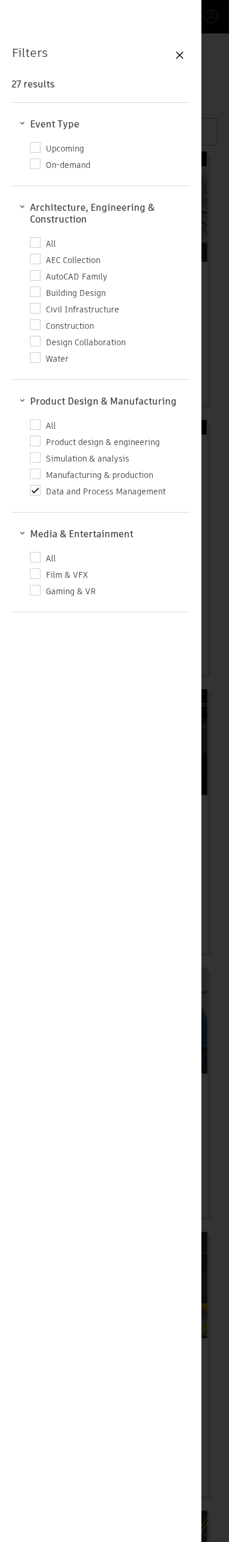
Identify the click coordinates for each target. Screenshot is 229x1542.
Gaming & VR (71, 591)
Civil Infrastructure (82, 309)
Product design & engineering (103, 441)
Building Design (76, 292)
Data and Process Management (106, 491)
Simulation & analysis (87, 458)
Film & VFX (67, 574)
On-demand (68, 164)
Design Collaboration (86, 342)
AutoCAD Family (76, 276)
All (51, 243)
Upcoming (65, 148)
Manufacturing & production (99, 474)
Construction (70, 325)
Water (57, 358)
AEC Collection (73, 259)
